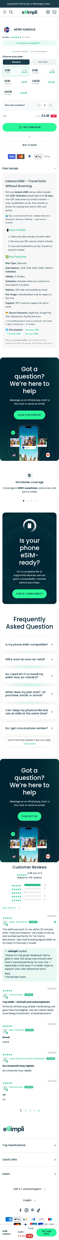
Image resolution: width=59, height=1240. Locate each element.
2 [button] (25, 1110)
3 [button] (30, 1110)
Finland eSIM (14, 333)
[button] (4, 12)
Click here (30, 743)
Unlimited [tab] (42, 62)
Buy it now (30, 145)
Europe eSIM (31, 333)
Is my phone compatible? (28, 43)
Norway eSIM (32, 330)
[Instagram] (26, 1210)
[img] (7, 916)
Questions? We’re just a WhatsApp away (28, 4)
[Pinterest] (32, 1210)
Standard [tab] (16, 62)
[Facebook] (20, 1210)
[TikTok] (38, 1210)
